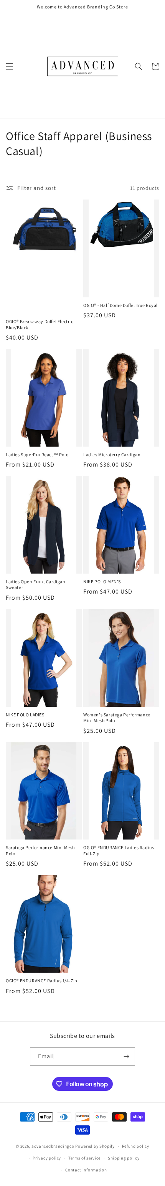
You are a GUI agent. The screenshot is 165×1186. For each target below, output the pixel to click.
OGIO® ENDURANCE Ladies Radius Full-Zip (118, 850)
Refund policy (135, 1146)
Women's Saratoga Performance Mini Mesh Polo (116, 718)
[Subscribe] (126, 1056)
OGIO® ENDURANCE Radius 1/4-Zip (42, 980)
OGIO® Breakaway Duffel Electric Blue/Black (39, 324)
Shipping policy (124, 1158)
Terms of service (84, 1158)
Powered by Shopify (95, 1146)
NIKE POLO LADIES (25, 715)
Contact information (86, 1170)
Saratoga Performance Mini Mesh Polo (40, 850)
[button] (9, 66)
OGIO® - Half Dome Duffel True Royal (120, 305)
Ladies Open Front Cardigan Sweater (36, 585)
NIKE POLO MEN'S (102, 581)
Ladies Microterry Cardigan (112, 454)
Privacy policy (47, 1158)
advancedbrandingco (52, 1146)
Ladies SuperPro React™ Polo (37, 454)
